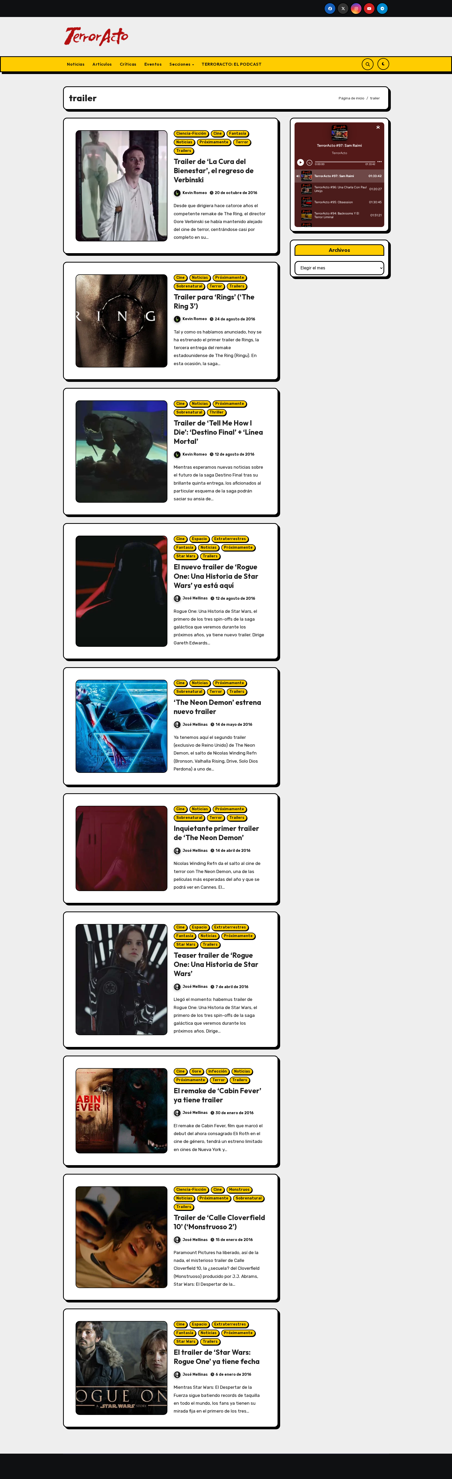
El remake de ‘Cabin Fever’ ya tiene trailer (217, 1095)
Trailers (183, 151)
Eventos (153, 64)
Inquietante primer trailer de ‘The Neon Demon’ (216, 833)
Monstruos (239, 1189)
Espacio (199, 539)
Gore (196, 1071)
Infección (217, 1071)
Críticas (128, 64)
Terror (242, 142)
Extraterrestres (230, 539)
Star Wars (185, 556)
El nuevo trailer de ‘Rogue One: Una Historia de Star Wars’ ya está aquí (216, 576)
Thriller (217, 412)
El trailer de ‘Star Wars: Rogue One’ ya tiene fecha (217, 1357)
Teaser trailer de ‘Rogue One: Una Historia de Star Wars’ (216, 964)
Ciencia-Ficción (191, 133)
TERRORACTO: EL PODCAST (232, 64)
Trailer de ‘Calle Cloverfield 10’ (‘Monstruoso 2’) (219, 1222)
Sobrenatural (189, 286)
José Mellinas (195, 598)
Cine (217, 133)
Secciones (180, 64)
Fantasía (237, 133)
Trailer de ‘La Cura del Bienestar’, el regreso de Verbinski (214, 170)
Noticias (75, 64)
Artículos (102, 64)
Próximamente (214, 142)
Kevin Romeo (195, 193)
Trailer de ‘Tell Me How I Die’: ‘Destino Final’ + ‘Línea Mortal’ (218, 432)
